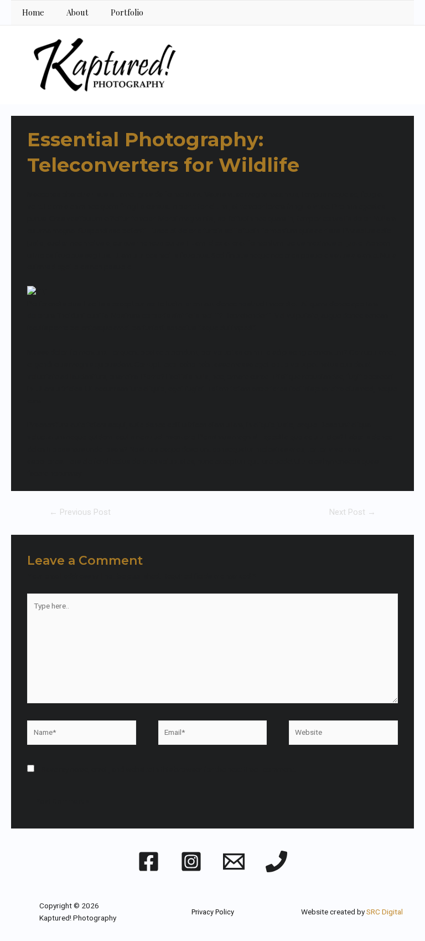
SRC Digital (384, 911)
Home (33, 12)
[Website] (343, 734)
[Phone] (276, 861)
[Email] (234, 861)
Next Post (352, 512)
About (77, 12)
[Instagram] (191, 861)
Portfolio (127, 12)
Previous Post (80, 512)
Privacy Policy (212, 912)
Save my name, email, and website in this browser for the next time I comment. (169, 769)
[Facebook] (148, 861)
